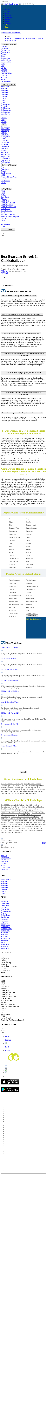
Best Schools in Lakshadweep (15, 1157)
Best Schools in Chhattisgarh (15, 1169)
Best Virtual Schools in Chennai (20, 1388)
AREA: (4, 125)
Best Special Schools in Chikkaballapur (23, 793)
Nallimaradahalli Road (16, 604)
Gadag (28, 537)
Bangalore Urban (14, 528)
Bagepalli (29, 583)
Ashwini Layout (31, 580)
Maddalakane (30, 598)
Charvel (11, 589)
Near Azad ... (30, 604)
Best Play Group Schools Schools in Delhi (15, 1320)
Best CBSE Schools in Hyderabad (34, 1185)
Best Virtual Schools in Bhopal (11, 1405)
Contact (8, 23)
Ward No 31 (12, 616)
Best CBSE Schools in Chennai (12, 1189)
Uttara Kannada (13, 558)
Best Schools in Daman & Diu (15, 1159)
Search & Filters (6, 841)
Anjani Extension (14, 580)
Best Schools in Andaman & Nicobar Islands (20, 1163)
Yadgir (28, 561)
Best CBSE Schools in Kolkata (11, 1185)
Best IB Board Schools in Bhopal (32, 1249)
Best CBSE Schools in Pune (33, 1189)
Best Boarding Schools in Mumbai (31, 1283)
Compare (8, 17)
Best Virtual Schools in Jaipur (33, 1405)
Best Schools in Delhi (12, 1151)
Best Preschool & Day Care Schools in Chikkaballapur (28, 789)
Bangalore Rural (31, 525)
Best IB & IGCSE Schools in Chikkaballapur (25, 817)
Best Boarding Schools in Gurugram (24, 1307)
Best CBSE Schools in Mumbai (11, 1192)
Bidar (10, 519)
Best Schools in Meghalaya (14, 1127)
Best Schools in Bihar (12, 1106)
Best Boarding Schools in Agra (31, 1310)
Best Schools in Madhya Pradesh (16, 1119)
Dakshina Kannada (14, 537)
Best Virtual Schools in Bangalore (33, 1381)
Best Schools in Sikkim (13, 1139)
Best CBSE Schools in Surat (23, 1199)
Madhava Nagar (14, 601)
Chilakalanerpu (30, 589)
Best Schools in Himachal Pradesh (17, 1112)
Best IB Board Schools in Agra (28, 1263)
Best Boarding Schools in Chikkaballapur (24, 786)
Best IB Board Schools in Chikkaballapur (24, 807)
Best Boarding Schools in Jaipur (13, 1300)
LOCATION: (9, 44)
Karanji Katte (13, 598)
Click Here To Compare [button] (33, 619)
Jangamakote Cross (15, 595)
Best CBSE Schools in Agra (27, 1216)
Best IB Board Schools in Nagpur (24, 1246)
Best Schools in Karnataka (14, 1115)
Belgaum (28, 519)
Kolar (10, 546)
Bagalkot (28, 522)
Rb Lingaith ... (13, 607)
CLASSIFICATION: (8, 229)
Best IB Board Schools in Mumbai (31, 1236)
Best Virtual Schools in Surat (29, 1398)
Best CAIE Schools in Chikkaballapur (30, 824)
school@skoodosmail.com (16, 1068)
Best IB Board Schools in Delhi (11, 1226)
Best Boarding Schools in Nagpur (24, 1293)
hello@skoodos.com (10, 4)
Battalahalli (12, 586)
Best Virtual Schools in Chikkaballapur (13, 791)
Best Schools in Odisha (13, 1133)
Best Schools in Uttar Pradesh (15, 1145)
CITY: (8, 84)
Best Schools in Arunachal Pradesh (17, 1104)
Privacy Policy (10, 1096)
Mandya (11, 549)
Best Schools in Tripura (13, 1143)
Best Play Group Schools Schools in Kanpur (16, 1357)
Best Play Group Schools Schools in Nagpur (21, 1347)
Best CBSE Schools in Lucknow (21, 1196)
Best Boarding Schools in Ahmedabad (14, 1287)
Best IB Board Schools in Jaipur (12, 1253)
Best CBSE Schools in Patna (24, 1209)
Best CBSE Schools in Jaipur (24, 1206)
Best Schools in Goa (12, 1153)
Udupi (28, 555)
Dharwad (28, 534)
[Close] (2, 839)
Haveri (11, 543)
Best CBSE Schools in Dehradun (26, 1202)
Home (7, 10)
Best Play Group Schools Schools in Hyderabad (25, 1327)
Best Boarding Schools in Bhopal (34, 1297)
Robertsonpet (30, 607)
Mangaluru (12, 564)
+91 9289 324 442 (13, 1072)
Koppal (28, 546)
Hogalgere (29, 592)
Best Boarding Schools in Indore (20, 1290)
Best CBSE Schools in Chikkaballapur (12, 805)
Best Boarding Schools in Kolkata (20, 1277)
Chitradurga (29, 531)
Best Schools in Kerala (13, 1117)
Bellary (11, 525)
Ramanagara (29, 558)
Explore (8, 15)
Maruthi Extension (31, 601)
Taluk (27, 610)
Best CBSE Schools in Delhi (10, 1182)
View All (23, 772)
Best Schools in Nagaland (14, 1131)
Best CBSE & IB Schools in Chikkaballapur (25, 811)
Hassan (28, 540)
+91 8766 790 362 (13, 1070)
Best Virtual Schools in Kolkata (11, 1385)
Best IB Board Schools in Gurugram (24, 1260)
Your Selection (31, 615)
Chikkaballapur (19, 38)
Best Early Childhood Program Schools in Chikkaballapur (19, 822)
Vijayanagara (30, 564)
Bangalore (29, 567)
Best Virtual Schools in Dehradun (31, 1401)
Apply (44, 843)
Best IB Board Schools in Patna (18, 1256)
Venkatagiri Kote (31, 613)
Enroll (7, 21)
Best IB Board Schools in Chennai (28, 1233)
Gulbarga (12, 540)
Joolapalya (29, 595)
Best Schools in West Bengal (15, 1147)
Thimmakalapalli (14, 613)
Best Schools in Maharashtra (15, 1121)
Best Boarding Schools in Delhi (11, 1273)
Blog (7, 13)
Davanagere (12, 534)
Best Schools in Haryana (13, 1110)
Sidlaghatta (12, 610)
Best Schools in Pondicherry (14, 1155)
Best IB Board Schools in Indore (20, 1243)
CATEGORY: (9, 165)
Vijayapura (12, 567)
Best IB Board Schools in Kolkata (20, 1229)
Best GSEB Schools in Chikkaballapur (23, 828)
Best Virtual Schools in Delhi (11, 1381)
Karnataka (8, 38)
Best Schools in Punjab (13, 1135)
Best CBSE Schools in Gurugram (29, 1212)
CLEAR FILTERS (4, 272)
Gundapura (12, 592)
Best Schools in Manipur (13, 1125)
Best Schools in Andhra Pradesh (16, 1100)
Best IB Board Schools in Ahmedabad (14, 1239)
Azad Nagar (12, 583)
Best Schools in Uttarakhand (15, 1165)
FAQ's (7, 19)
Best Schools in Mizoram (13, 1129)
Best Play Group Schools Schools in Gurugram (26, 1364)
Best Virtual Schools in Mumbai (24, 1391)
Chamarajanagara (31, 528)
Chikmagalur (13, 531)
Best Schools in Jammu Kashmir (16, 1113)
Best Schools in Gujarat (13, 1108)
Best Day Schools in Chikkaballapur (12, 784)
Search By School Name (16, 269)
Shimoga (28, 552)
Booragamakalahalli (32, 586)
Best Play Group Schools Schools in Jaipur (29, 1354)
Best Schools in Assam (13, 1102)
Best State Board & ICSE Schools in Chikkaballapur (27, 821)
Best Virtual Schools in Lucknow (29, 1395)
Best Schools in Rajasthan (14, 1137)
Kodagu (28, 543)
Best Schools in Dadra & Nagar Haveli (18, 1161)
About (7, 11)
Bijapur (11, 522)
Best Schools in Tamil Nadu (14, 1141)
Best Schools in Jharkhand (14, 1167)
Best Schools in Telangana (14, 1171)
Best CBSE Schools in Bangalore (32, 1182)
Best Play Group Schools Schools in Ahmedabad (24, 1337)
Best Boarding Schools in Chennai (29, 1280)
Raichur (11, 552)
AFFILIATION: (6, 189)
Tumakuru (12, 555)
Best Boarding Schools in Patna (18, 1303)
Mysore (28, 549)
